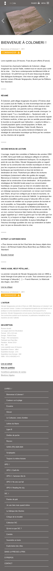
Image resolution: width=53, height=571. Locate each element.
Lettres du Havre (12, 424)
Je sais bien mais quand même (18, 505)
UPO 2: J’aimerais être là (15, 476)
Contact (8, 563)
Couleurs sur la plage (14, 400)
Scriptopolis (10, 453)
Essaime (9, 406)
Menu (43, 3)
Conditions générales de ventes (13, 372)
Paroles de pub (12, 499)
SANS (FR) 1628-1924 (14, 447)
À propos (9, 558)
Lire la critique (6, 287)
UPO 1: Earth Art (12, 470)
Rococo (9, 441)
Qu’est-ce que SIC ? (14, 528)
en (15, 3)
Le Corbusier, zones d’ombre (17, 418)
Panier (34, 3)
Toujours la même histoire (16, 459)
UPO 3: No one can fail (15, 482)
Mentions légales (8, 375)
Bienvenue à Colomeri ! (15, 394)
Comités (9, 534)
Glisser (9, 412)
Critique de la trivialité (14, 517)
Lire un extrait (6, 364)
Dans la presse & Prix (15, 552)
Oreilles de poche (12, 435)
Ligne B (9, 429)
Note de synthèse (8, 368)
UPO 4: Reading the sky (15, 488)
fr (11, 3)
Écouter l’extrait (7, 255)
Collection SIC (11, 523)
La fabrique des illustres (15, 511)
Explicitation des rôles (14, 546)
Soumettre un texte (13, 540)
